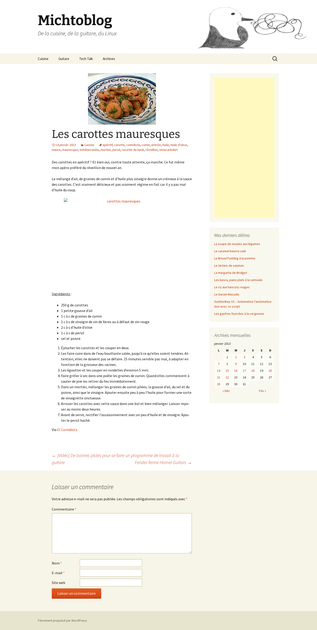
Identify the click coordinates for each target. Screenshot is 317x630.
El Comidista (67, 429)
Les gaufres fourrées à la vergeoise (239, 314)
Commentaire (64, 509)
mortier (105, 150)
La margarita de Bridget (230, 273)
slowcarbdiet (168, 150)
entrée (156, 145)
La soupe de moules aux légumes (237, 244)
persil (116, 150)
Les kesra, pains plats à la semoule (238, 280)
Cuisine (43, 58)
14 (218, 370)
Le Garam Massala (226, 294)
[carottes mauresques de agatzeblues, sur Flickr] (122, 241)
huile (165, 145)
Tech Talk (86, 58)
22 (227, 377)
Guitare (63, 58)
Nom (57, 563)
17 (244, 370)
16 (235, 370)
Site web (58, 582)
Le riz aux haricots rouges (232, 287)
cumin (146, 145)
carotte (119, 145)
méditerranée (89, 150)
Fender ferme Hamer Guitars (163, 462)
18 (253, 370)
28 (218, 384)
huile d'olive (179, 145)
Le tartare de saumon (229, 265)
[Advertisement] (244, 147)
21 (218, 377)
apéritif (108, 145)
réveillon (152, 150)
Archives (109, 58)
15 (227, 370)
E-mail (58, 572)
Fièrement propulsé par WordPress (62, 620)
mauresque (70, 150)
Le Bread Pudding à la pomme (234, 258)
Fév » (262, 391)
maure (56, 150)
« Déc (226, 391)
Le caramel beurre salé (230, 251)
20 (270, 370)
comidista (133, 145)
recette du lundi (133, 150)
